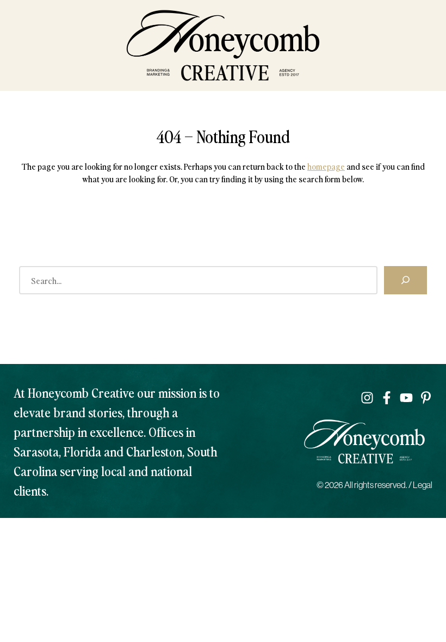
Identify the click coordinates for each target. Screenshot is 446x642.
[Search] (405, 280)
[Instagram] (367, 397)
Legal (422, 484)
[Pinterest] (425, 397)
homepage (326, 166)
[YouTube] (406, 397)
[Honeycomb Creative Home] (223, 45)
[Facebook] (386, 397)
